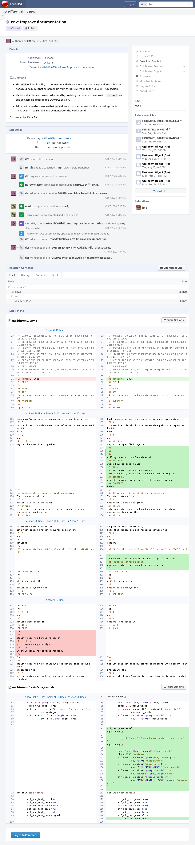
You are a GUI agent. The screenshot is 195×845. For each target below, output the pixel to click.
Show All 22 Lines (55, 330)
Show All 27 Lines (55, 600)
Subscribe (145, 76)
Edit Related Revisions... (153, 66)
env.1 (18, 291)
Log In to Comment (26, 835)
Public (32, 28)
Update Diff (146, 56)
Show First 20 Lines (35, 697)
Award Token (147, 91)
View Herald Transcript (76, 167)
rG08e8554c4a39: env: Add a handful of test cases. (80, 247)
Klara (50, 62)
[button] (130, 4)
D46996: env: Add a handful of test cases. (83, 193)
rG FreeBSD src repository (56, 138)
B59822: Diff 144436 (86, 184)
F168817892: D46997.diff (156, 129)
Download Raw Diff (150, 61)
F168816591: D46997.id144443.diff (161, 138)
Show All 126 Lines (55, 413)
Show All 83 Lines (56, 697)
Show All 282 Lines (55, 521)
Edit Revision (147, 51)
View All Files (160, 191)
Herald (29, 167)
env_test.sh (24, 301)
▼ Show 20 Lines (76, 413)
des (29, 41)
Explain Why (33, 228)
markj (50, 58)
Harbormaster (34, 184)
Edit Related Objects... (152, 71)
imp (144, 207)
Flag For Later (147, 86)
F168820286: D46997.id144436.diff (161, 121)
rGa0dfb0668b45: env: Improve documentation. (69, 67)
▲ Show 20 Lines (35, 413)
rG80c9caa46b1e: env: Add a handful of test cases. (80, 257)
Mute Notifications (150, 81)
